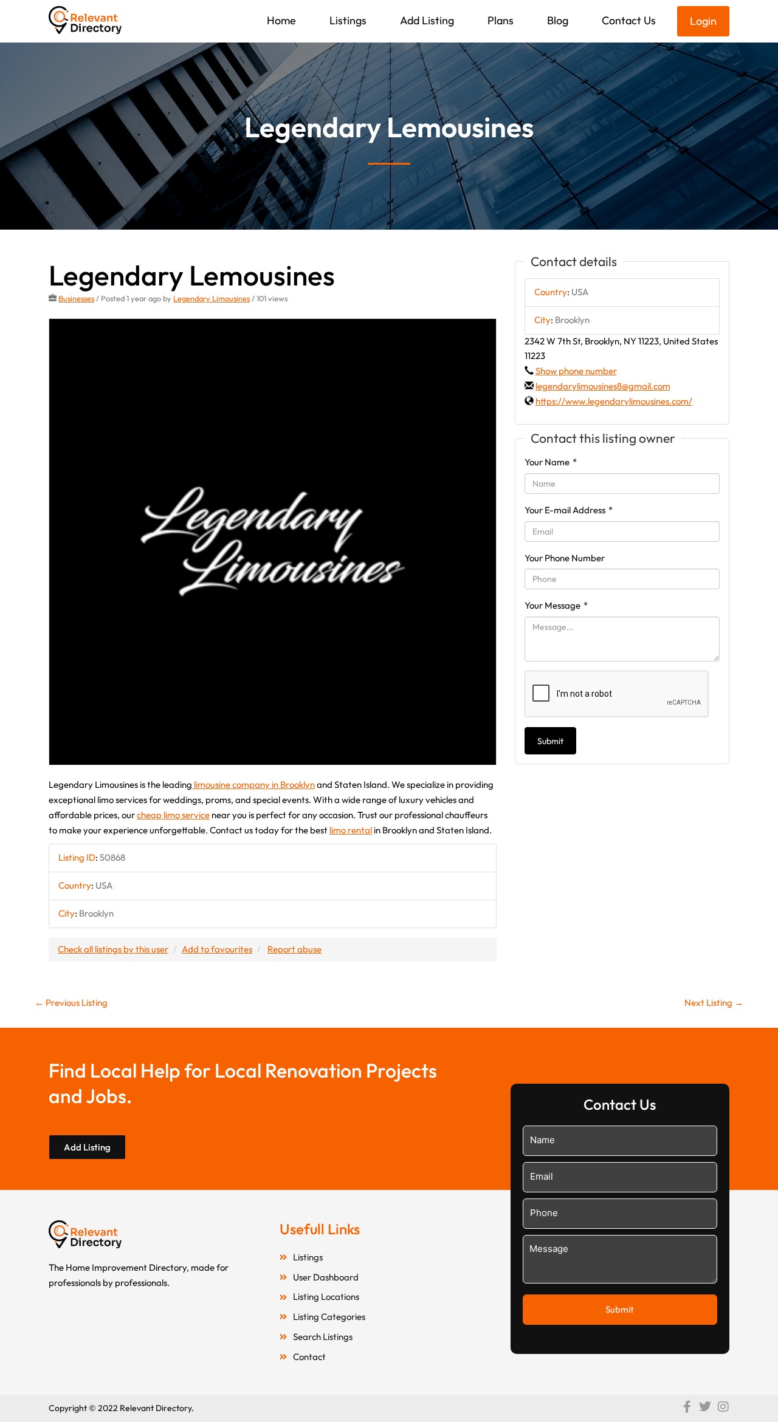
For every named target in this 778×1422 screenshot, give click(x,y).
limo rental (350, 830)
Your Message (556, 605)
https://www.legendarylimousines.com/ (613, 401)
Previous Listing (71, 1002)
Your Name (551, 462)
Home (281, 20)
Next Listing (713, 1002)
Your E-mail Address (569, 510)
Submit (550, 741)
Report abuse (294, 949)
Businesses (76, 298)
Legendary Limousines (211, 298)
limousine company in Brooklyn (253, 784)
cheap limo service (173, 815)
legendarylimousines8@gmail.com (602, 386)
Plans (500, 20)
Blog (557, 20)
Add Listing (427, 20)
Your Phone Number (565, 558)
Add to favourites (217, 949)
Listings (348, 20)
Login (703, 21)
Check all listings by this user (113, 949)
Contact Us (629, 20)
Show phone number (576, 371)
